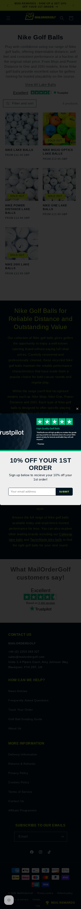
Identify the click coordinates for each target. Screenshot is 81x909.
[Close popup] (77, 408)
